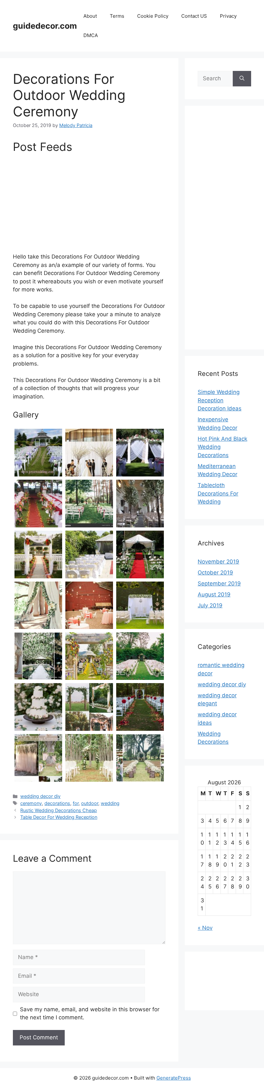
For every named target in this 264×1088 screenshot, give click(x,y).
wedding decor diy (40, 796)
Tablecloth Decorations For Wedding (218, 493)
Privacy (228, 16)
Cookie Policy (152, 16)
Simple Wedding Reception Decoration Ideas (219, 400)
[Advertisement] (89, 205)
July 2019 (210, 605)
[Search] (242, 78)
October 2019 (215, 572)
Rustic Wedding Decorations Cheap (58, 810)
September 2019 (219, 583)
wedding (110, 803)
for (76, 803)
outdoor (89, 803)
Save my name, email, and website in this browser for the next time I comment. (89, 1013)
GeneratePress (173, 1078)
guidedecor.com (45, 26)
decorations (57, 803)
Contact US (194, 16)
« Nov (205, 928)
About (90, 16)
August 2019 (214, 594)
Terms (117, 16)
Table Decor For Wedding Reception (58, 817)
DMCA (90, 35)
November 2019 (218, 561)
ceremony (31, 803)
